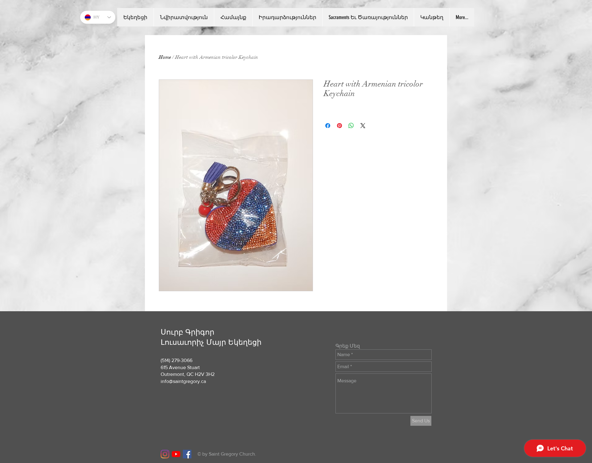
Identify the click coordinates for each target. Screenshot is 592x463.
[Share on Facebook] (327, 125)
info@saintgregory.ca (183, 381)
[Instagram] (165, 454)
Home (165, 57)
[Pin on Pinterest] (339, 125)
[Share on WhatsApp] (351, 125)
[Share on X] (363, 125)
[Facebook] (187, 454)
